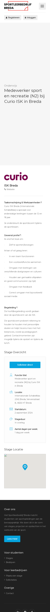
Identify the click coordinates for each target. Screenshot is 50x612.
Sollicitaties (11, 580)
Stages (9, 558)
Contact (10, 593)
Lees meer (12, 539)
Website (10, 189)
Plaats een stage (14, 576)
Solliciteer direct (25, 365)
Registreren (14, 17)
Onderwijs (10, 85)
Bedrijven (10, 562)
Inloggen (31, 17)
